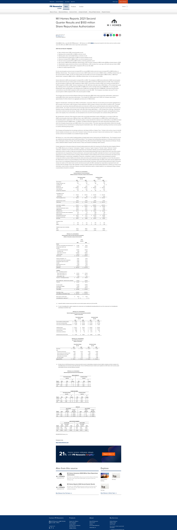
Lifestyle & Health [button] (83, 12)
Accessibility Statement (94, 525)
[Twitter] (53, 528)
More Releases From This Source (63, 493)
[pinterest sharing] (117, 35)
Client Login (115, 1)
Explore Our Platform (73, 521)
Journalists (67, 1)
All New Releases (113, 521)
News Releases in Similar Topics (108, 493)
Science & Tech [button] (73, 12)
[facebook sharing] (105, 35)
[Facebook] (51, 528)
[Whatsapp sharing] (114, 35)
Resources (52, 1)
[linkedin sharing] (111, 35)
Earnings (114, 479)
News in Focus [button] (53, 12)
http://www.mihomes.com (62, 442)
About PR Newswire (94, 521)
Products (73, 6)
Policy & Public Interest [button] (94, 12)
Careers (91, 524)
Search (124, 6)
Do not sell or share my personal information (117, 526)
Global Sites (92, 527)
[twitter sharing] (108, 35)
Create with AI (72, 524)
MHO (92, 43)
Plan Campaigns (72, 522)
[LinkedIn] (50, 528)
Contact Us (51, 526)
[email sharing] (120, 35)
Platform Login (113, 522)
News (66, 6)
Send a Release (123, 1)
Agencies (73, 1)
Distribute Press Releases (74, 525)
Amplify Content (72, 528)
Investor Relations (59, 1)
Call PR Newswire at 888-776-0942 (58, 521)
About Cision (92, 522)
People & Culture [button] (106, 12)
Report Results (72, 527)
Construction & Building (104, 480)
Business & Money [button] (63, 12)
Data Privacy (112, 524)
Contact (81, 6)
